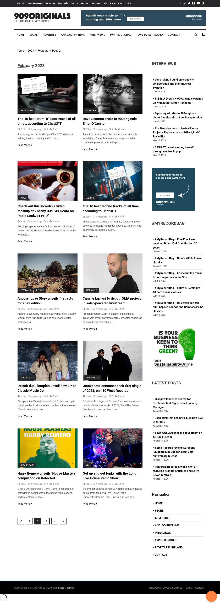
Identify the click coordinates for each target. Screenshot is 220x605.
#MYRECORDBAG (120, 34)
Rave (113, 3)
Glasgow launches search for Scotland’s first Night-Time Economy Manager (175, 403)
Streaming (91, 290)
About (20, 3)
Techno (85, 3)
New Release (27, 378)
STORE (33, 34)
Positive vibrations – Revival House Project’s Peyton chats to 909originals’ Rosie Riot (176, 132)
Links (189, 587)
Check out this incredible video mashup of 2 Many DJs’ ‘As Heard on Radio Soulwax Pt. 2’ (46, 211)
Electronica (124, 3)
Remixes (50, 3)
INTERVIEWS (97, 34)
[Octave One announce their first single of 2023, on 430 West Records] (113, 361)
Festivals (63, 3)
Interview (91, 110)
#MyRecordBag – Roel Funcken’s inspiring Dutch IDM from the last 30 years (175, 243)
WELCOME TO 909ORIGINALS (165, 587)
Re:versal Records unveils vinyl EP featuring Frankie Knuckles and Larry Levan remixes (176, 471)
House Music (99, 3)
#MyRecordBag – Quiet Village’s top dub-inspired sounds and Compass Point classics (178, 307)
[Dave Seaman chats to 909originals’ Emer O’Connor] (113, 94)
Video (23, 198)
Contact (200, 587)
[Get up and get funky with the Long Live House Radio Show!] (113, 448)
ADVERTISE (49, 34)
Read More (24, 145)
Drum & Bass (26, 110)
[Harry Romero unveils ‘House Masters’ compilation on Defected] (48, 448)
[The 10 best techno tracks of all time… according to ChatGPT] (113, 181)
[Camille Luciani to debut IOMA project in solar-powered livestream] (113, 273)
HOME (20, 34)
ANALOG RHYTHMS (73, 34)
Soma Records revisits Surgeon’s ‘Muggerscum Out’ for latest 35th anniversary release (174, 452)
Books (74, 3)
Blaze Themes (66, 587)
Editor (23, 129)
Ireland (40, 290)
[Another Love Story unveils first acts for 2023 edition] (48, 273)
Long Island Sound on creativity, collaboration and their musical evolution (173, 83)
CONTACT (174, 34)
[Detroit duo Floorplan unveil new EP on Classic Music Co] (48, 361)
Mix (87, 465)
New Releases (35, 3)
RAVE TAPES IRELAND (150, 34)
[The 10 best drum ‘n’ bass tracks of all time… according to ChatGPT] (48, 94)
